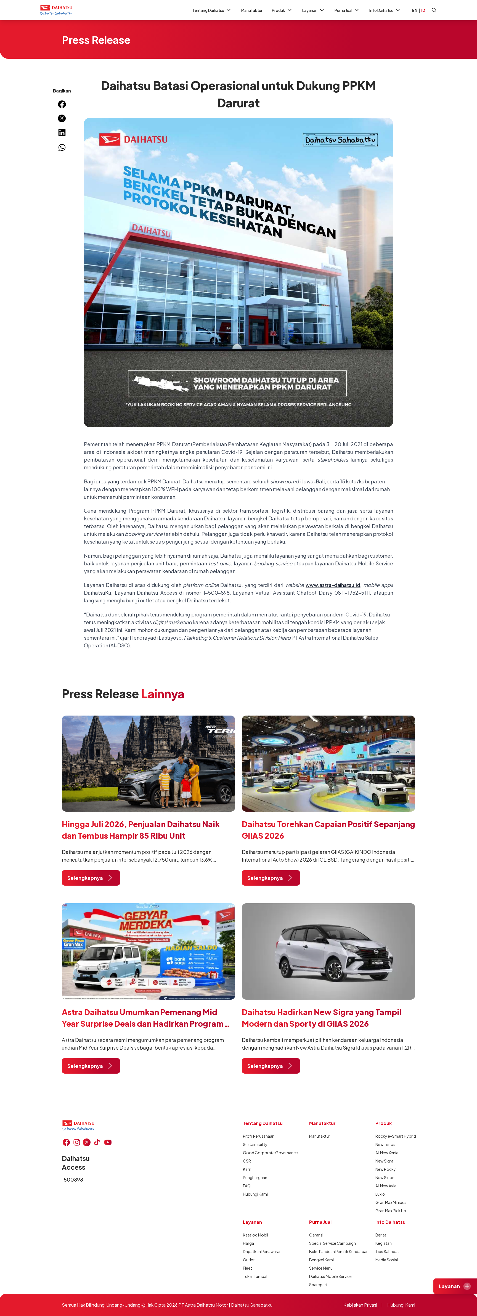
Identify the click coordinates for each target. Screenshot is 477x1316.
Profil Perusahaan (258, 1136)
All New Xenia (386, 1152)
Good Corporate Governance (263, 1152)
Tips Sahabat (387, 1251)
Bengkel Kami (321, 1259)
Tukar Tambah (256, 1276)
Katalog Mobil (255, 1234)
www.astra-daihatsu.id (333, 585)
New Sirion (384, 1177)
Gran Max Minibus (390, 1202)
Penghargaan (255, 1177)
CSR (247, 1160)
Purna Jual (343, 10)
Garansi (316, 1234)
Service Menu (321, 1267)
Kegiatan (383, 1243)
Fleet (247, 1267)
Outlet (249, 1259)
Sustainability (255, 1144)
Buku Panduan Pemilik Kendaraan (329, 1251)
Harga (248, 1243)
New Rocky (385, 1169)
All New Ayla (385, 1185)
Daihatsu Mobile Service (329, 1276)
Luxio (380, 1193)
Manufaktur (252, 10)
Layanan (309, 10)
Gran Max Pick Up (390, 1210)
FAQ (247, 1185)
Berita (380, 1234)
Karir (247, 1169)
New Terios (385, 1144)
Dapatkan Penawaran (262, 1251)
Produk (278, 10)
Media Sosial (386, 1259)
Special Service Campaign (329, 1243)
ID (423, 10)
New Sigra (384, 1160)
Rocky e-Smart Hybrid (395, 1136)
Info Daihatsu (381, 10)
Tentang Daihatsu (208, 10)
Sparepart (318, 1284)
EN (414, 10)
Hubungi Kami (255, 1193)
